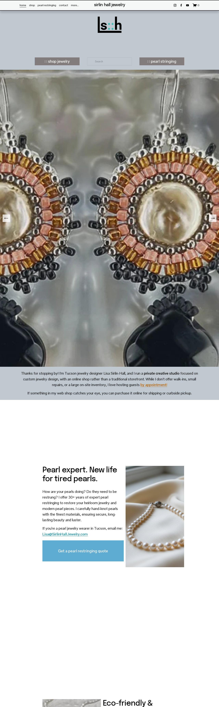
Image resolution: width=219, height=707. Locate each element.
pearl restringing (47, 5)
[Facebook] (181, 5)
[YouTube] (187, 5)
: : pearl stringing (161, 61)
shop (32, 5)
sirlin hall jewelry (109, 5)
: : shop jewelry (57, 61)
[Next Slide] (212, 218)
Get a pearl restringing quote (83, 551)
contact (63, 5)
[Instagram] (175, 5)
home (23, 5)
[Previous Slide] (6, 218)
